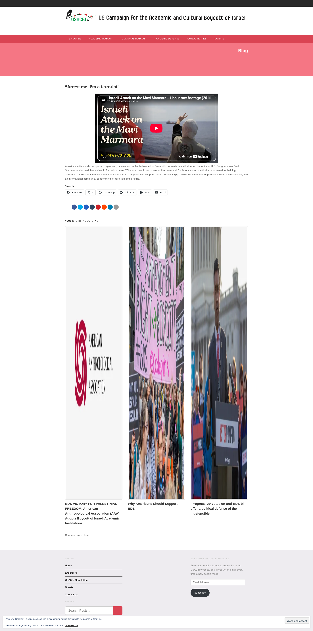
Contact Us (71, 594)
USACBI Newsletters (76, 580)
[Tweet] (80, 207)
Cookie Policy (71, 625)
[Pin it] (98, 207)
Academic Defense (167, 38)
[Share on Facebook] (74, 207)
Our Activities (196, 38)
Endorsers (71, 572)
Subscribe (200, 592)
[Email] (116, 207)
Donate (219, 38)
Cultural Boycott (134, 38)
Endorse (75, 38)
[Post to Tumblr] (92, 207)
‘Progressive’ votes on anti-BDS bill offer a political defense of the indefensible (218, 508)
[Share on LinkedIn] (110, 207)
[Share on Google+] (86, 207)
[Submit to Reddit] (104, 207)
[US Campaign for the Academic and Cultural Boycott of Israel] (155, 16)
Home (68, 565)
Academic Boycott (101, 38)
